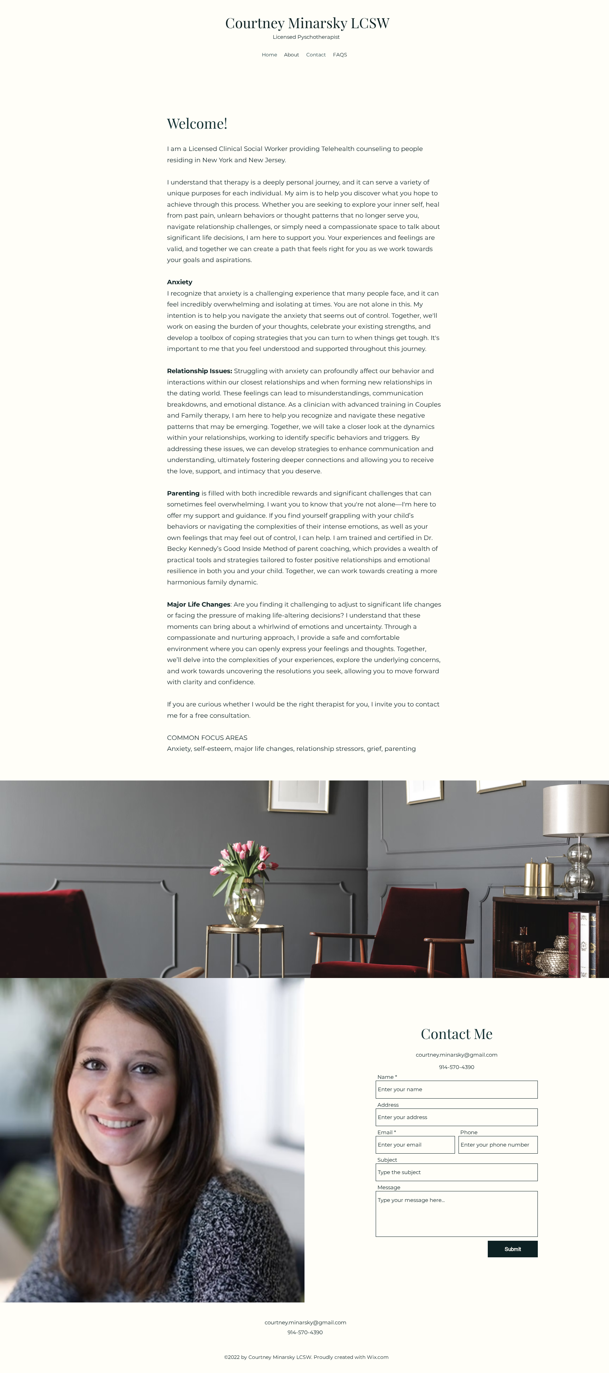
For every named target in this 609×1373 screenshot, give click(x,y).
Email (385, 1132)
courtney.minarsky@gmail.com (457, 1054)
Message (388, 1187)
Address (388, 1104)
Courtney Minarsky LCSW (307, 22)
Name (385, 1077)
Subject (387, 1159)
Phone (469, 1132)
